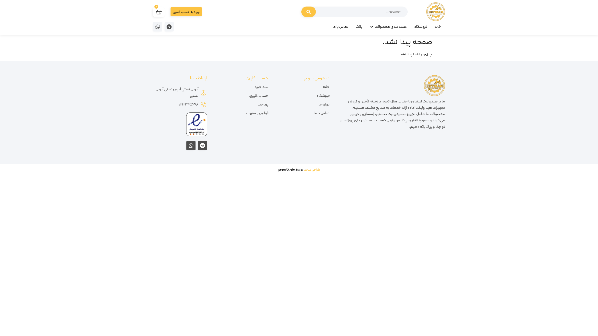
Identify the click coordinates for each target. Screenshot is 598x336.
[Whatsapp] (157, 27)
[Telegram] (169, 27)
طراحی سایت (312, 169)
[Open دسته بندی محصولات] (372, 27)
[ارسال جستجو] (308, 12)
